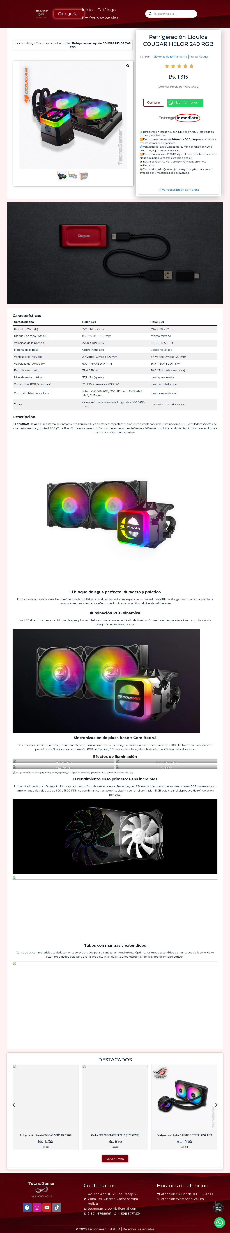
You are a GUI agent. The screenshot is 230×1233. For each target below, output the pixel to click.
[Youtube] (46, 1207)
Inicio (87, 9)
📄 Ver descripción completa (178, 189)
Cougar (203, 56)
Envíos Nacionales (100, 17)
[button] (128, 66)
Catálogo (106, 9)
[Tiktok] (56, 1207)
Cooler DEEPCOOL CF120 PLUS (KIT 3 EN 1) (46, 1135)
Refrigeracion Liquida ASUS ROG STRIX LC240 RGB (115, 1135)
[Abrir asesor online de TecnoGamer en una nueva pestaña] (218, 1207)
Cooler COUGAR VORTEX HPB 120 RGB (184, 1135)
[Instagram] (37, 1207)
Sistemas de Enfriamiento (53, 43)
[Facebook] (27, 1207)
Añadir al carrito (153, 103)
